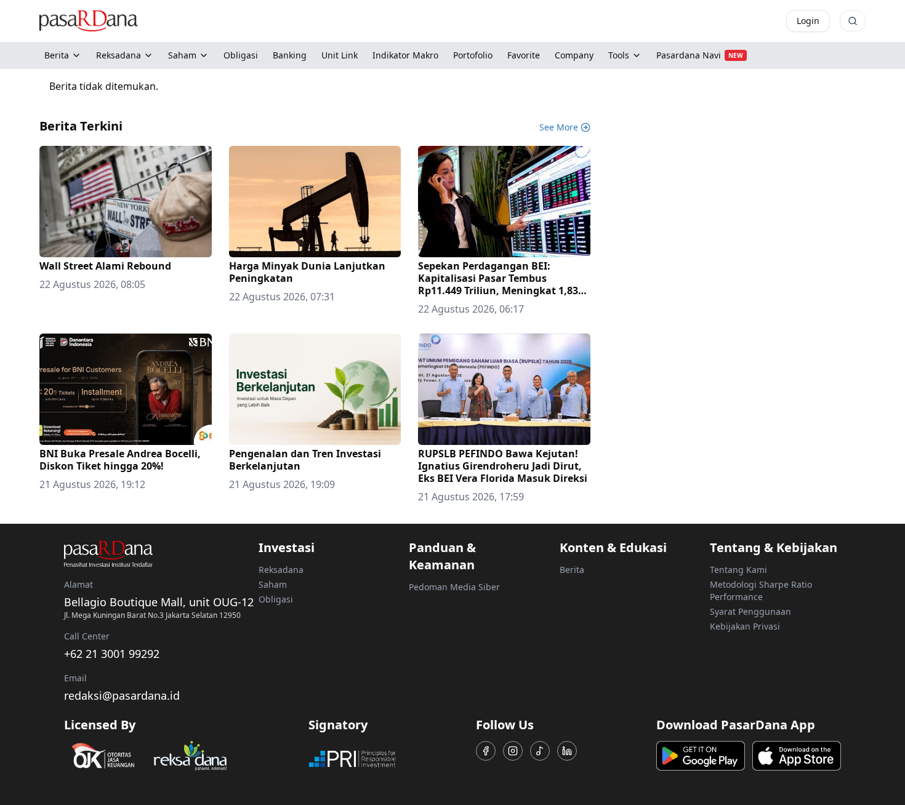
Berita (56, 55)
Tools (618, 55)
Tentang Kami (738, 569)
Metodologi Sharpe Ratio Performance (761, 591)
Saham (182, 55)
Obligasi (276, 599)
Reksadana (118, 55)
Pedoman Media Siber (454, 587)
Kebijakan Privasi (745, 626)
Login (808, 20)
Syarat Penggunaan (750, 611)
